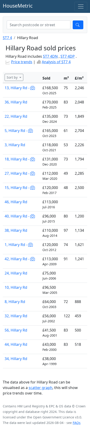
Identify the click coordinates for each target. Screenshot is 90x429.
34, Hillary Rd (16, 358)
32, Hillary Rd (16, 315)
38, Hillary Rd (16, 230)
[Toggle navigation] (80, 6)
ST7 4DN (50, 56)
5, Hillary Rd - (16, 130)
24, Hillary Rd (16, 273)
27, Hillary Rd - (17, 173)
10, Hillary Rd (16, 287)
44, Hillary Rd (16, 344)
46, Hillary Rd (16, 201)
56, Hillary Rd (16, 330)
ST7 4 (7, 37)
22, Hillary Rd (16, 116)
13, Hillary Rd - (17, 87)
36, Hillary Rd (16, 102)
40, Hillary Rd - (17, 216)
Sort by (12, 77)
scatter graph (40, 387)
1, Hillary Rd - (16, 244)
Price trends (21, 61)
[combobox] (38, 24)
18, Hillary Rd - (17, 159)
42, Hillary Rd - (17, 258)
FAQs (77, 422)
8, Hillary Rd (15, 301)
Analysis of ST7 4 (56, 61)
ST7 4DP (67, 56)
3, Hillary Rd (15, 144)
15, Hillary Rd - (17, 187)
